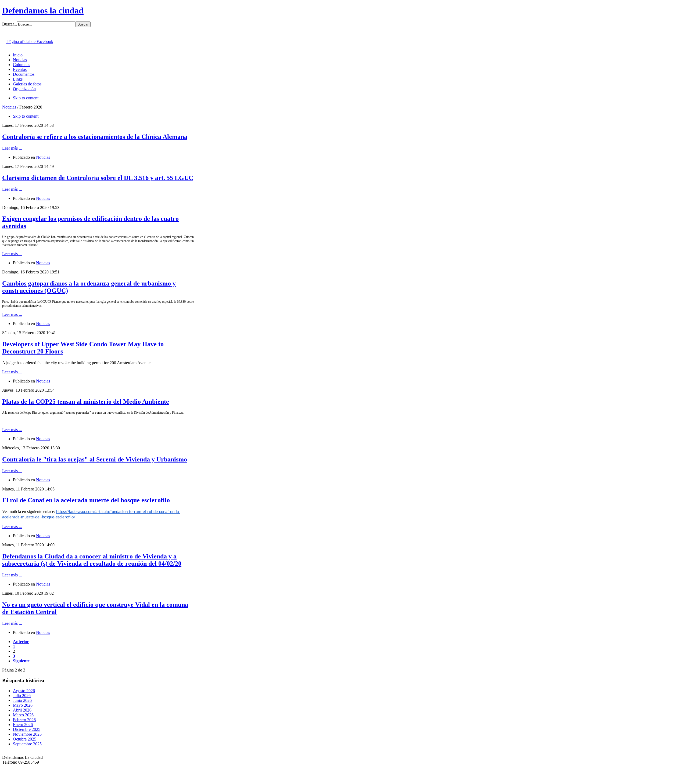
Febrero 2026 (24, 719)
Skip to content (25, 98)
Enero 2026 (23, 724)
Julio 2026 (22, 695)
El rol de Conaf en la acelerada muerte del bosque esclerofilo (86, 500)
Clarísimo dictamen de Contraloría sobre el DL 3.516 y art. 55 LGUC (97, 177)
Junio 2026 (22, 700)
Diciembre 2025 (26, 729)
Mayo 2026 (23, 705)
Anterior (21, 641)
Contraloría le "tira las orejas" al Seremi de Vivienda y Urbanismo (94, 459)
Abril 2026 (22, 710)
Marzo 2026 (23, 715)
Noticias (9, 107)
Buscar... (9, 24)
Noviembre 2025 (27, 734)
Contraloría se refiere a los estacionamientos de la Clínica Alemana (94, 136)
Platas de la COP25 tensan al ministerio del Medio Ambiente (85, 401)
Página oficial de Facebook (29, 41)
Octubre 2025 (24, 739)
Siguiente (21, 661)
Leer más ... (12, 148)
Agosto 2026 (24, 690)
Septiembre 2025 (27, 744)
